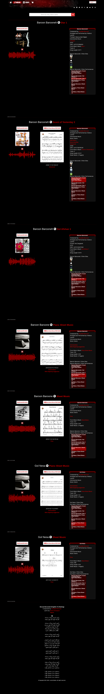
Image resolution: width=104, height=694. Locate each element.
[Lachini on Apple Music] (74, 7)
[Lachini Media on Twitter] (79, 7)
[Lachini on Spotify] (87, 7)
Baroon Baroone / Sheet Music (78, 84)
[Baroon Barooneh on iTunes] (82, 60)
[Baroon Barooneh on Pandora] (82, 169)
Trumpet (72, 41)
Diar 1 (64, 22)
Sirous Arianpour (55, 610)
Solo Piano (73, 140)
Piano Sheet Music (63, 325)
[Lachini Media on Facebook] (77, 7)
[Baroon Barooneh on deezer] (82, 58)
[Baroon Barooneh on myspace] (82, 63)
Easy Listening (74, 142)
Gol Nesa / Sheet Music (78, 91)
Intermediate (52, 369)
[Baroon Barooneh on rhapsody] (82, 65)
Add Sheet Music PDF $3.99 (53, 128)
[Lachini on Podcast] (92, 7)
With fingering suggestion (52, 371)
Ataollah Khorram (84, 31)
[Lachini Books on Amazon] (95, 7)
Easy (52, 441)
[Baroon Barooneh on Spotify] (82, 67)
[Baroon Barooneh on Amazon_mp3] (82, 56)
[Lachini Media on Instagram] (82, 7)
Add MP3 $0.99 (23, 28)
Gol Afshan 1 (64, 229)
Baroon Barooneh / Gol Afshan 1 (77, 76)
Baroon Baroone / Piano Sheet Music (78, 80)
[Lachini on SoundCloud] (90, 7)
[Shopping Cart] (33, 2)
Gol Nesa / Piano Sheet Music (77, 88)
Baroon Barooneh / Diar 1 (78, 78)
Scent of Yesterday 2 (64, 122)
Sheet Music (63, 396)
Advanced (52, 167)
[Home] (11, 2)
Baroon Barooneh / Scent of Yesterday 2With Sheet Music (78, 72)
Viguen (52, 612)
